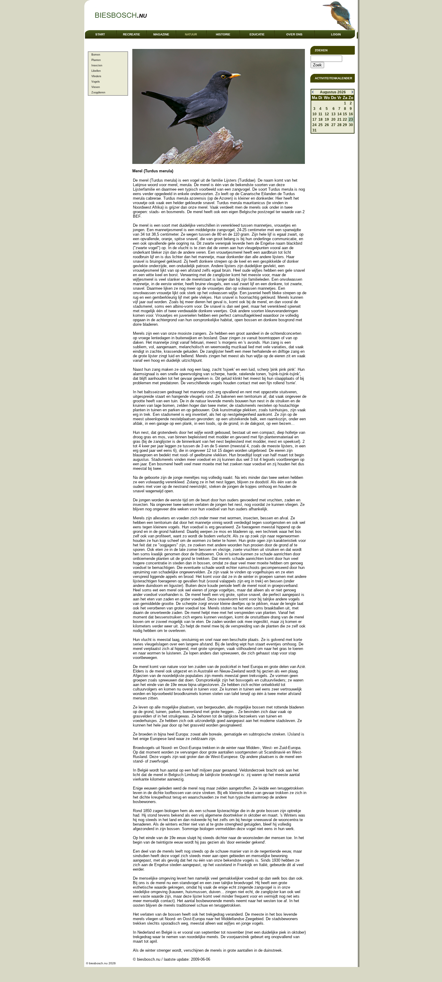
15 (345, 114)
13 (333, 114)
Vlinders (96, 76)
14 (339, 114)
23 (351, 119)
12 (327, 114)
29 (345, 125)
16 (351, 114)
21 (339, 119)
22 (345, 119)
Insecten (96, 65)
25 (320, 125)
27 (333, 125)
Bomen (95, 54)
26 (327, 125)
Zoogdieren (98, 92)
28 (339, 125)
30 (351, 125)
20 (333, 119)
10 (314, 114)
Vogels (95, 81)
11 (320, 114)
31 (314, 130)
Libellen (96, 70)
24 (314, 125)
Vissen (95, 87)
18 (320, 119)
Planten (96, 60)
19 (327, 119)
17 (314, 119)
